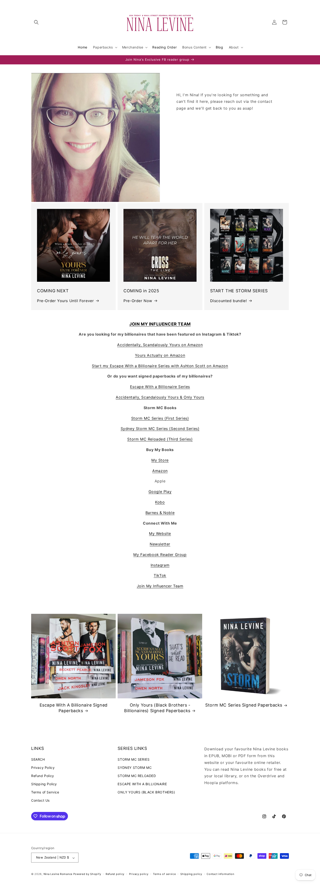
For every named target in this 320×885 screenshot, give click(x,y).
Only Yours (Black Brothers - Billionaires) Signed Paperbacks (157, 708)
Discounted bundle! (228, 300)
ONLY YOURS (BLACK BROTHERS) (146, 792)
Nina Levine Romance (58, 874)
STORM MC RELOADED (137, 776)
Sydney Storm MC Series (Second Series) (160, 428)
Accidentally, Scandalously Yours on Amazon (160, 344)
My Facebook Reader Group (159, 554)
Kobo (160, 502)
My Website (160, 533)
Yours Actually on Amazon (160, 355)
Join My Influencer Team (160, 586)
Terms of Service (45, 792)
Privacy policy (139, 874)
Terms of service (164, 874)
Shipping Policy (44, 784)
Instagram (160, 565)
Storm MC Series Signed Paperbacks (243, 705)
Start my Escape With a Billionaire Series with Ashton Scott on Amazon (160, 365)
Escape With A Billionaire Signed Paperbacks (74, 708)
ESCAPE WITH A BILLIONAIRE (142, 784)
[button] (36, 22)
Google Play (160, 491)
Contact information (220, 874)
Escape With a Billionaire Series (160, 386)
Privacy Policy (43, 767)
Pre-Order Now (137, 300)
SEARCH (38, 759)
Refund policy (115, 874)
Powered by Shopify (87, 874)
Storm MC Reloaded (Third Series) (160, 439)
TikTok (160, 575)
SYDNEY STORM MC (135, 767)
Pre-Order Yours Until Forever (65, 300)
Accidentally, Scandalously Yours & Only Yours (160, 397)
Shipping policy (191, 874)
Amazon (160, 470)
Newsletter (160, 544)
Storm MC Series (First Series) (160, 418)
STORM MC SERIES (133, 759)
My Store (160, 460)
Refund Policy (42, 776)
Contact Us (40, 800)
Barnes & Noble (160, 512)
